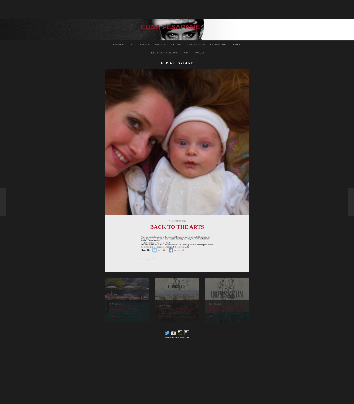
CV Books (237, 44)
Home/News (118, 44)
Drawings (144, 44)
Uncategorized (148, 259)
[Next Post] (351, 202)
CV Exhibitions (218, 44)
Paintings (160, 44)
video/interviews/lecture (164, 53)
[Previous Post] (3, 202)
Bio (131, 44)
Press (187, 53)
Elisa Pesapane (177, 63)
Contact (199, 53)
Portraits (176, 44)
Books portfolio (196, 44)
